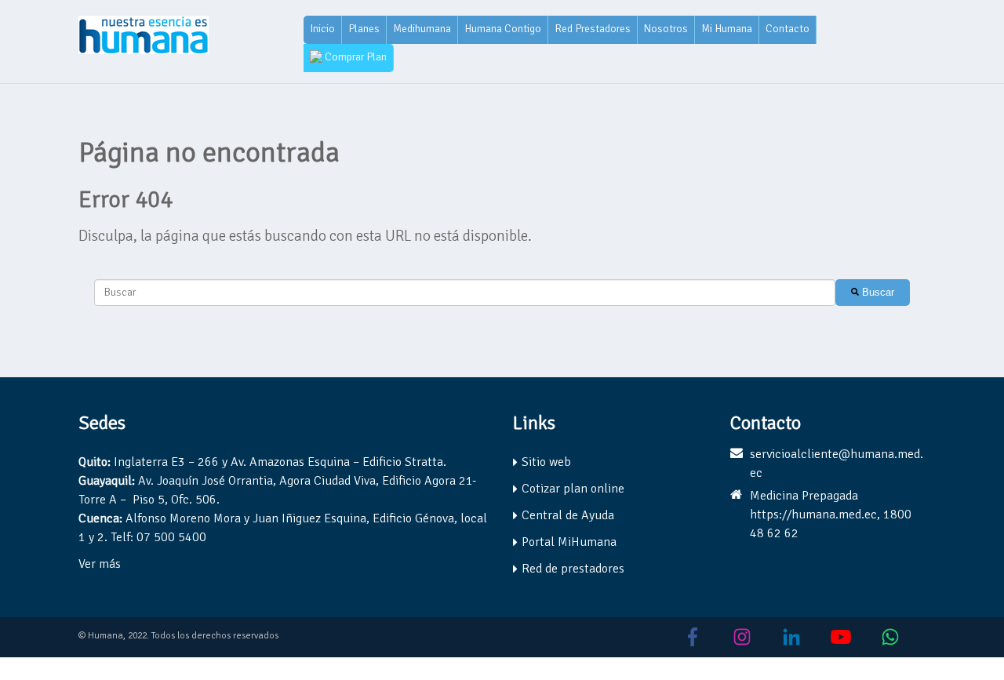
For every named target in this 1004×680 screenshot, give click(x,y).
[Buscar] (872, 292)
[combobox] (464, 292)
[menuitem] (323, 30)
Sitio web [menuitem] (546, 462)
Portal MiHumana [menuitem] (569, 542)
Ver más (99, 564)
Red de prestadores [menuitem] (573, 568)
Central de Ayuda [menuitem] (568, 515)
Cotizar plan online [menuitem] (573, 488)
